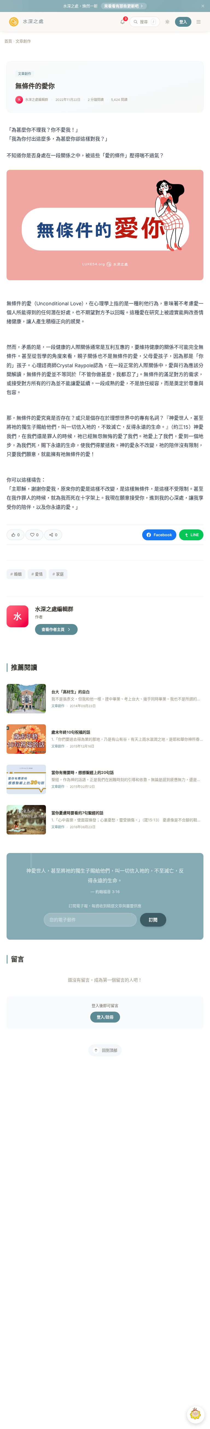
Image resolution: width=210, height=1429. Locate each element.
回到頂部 (109, 1050)
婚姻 (16, 574)
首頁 (8, 41)
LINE (195, 534)
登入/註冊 (105, 1017)
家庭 (58, 574)
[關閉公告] (203, 6)
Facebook (163, 534)
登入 (183, 21)
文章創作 (23, 41)
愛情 (37, 574)
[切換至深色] (167, 21)
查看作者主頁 (53, 629)
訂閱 (153, 919)
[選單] (198, 22)
